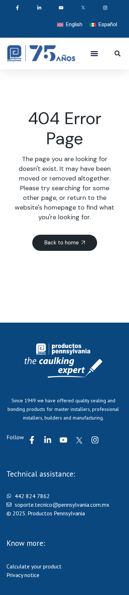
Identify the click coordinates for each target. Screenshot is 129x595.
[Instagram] (95, 440)
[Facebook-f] (32, 440)
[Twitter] (79, 440)
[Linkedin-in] (48, 440)
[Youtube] (63, 440)
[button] (94, 54)
